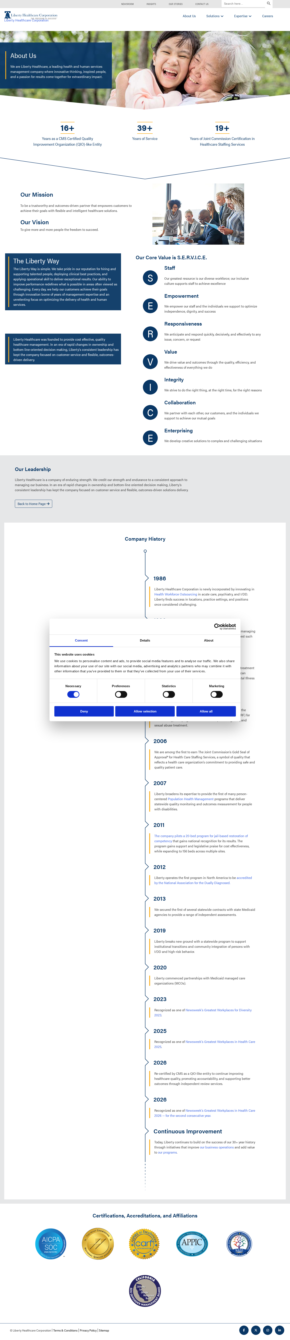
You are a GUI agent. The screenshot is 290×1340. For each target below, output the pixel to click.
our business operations (217, 1147)
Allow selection (145, 711)
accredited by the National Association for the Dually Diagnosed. (203, 880)
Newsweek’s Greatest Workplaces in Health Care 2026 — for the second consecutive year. (204, 1113)
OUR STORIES (176, 4)
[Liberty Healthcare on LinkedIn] (279, 1330)
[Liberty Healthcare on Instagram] (267, 1330)
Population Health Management (191, 798)
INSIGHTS (151, 4)
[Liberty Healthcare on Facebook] (244, 1330)
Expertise (241, 15)
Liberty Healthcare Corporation (26, 20)
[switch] (121, 694)
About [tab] (208, 640)
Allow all (206, 711)
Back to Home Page (32, 503)
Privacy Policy (88, 1330)
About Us (189, 15)
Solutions (213, 15)
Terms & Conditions (65, 1330)
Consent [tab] (81, 640)
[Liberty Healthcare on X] (255, 1330)
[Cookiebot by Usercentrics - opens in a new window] (217, 626)
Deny (84, 711)
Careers (267, 15)
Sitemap (104, 1330)
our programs (167, 1152)
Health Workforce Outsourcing (175, 594)
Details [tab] (145, 640)
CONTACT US (201, 4)
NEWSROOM (127, 4)
